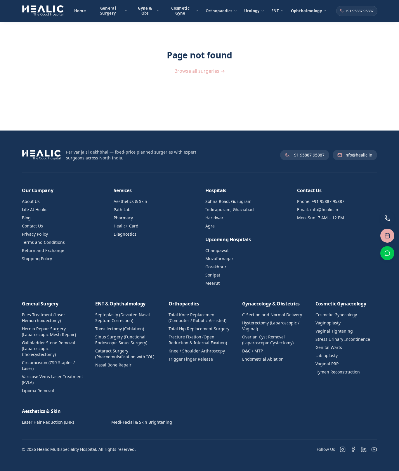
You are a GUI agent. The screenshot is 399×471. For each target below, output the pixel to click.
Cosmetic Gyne (180, 11)
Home (80, 10)
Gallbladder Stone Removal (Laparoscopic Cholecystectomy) (48, 348)
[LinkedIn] (364, 449)
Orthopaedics (219, 10)
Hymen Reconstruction (337, 372)
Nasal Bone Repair (113, 365)
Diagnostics (125, 234)
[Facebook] (353, 449)
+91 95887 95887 (359, 10)
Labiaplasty (326, 355)
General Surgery (108, 11)
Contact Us (32, 226)
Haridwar (214, 217)
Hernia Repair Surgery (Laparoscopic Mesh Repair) (49, 331)
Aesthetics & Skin (130, 201)
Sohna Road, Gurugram (228, 201)
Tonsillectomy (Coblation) (119, 328)
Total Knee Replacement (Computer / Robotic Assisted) (197, 317)
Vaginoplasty (328, 323)
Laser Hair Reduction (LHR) (48, 422)
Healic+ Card (126, 226)
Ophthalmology (306, 10)
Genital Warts (328, 347)
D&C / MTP (252, 351)
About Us (31, 201)
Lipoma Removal (38, 390)
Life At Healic (34, 209)
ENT (275, 10)
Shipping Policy (37, 258)
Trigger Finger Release (191, 359)
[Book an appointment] (387, 236)
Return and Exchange (43, 250)
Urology (252, 10)
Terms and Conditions (43, 242)
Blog (26, 217)
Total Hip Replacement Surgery (199, 328)
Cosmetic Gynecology (336, 314)
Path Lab (122, 209)
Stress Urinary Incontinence (342, 339)
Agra (210, 226)
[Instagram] (343, 449)
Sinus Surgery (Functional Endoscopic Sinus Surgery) (121, 339)
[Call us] (387, 218)
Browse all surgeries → (199, 71)
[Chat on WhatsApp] (387, 253)
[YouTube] (374, 449)
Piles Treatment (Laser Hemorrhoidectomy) (43, 317)
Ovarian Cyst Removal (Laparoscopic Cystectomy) (268, 339)
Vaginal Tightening (334, 331)
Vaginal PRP (327, 363)
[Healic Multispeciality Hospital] (43, 10)
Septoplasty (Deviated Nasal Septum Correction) (122, 317)
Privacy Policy (35, 234)
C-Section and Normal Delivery (272, 314)
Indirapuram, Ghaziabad (229, 209)
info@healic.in (358, 155)
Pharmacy (123, 217)
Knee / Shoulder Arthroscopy (197, 351)
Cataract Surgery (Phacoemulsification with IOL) (124, 353)
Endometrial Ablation (263, 359)
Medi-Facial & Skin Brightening (141, 422)
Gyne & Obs (145, 11)
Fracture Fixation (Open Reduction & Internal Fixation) (198, 339)
